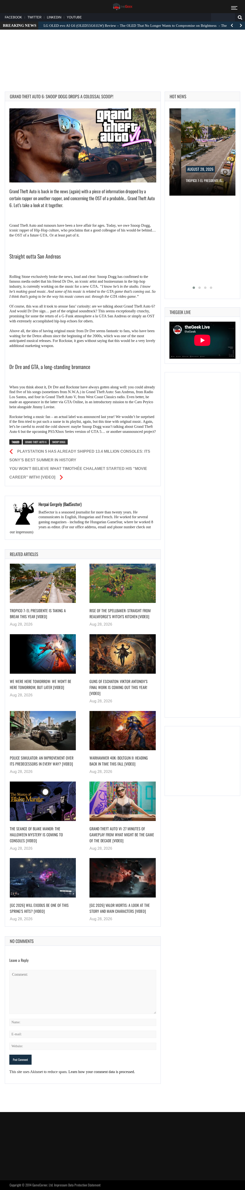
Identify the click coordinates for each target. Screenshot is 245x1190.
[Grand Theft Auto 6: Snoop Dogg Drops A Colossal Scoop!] (82, 145)
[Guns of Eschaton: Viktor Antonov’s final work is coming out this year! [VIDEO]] (122, 654)
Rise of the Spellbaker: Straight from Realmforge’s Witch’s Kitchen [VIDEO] (120, 613)
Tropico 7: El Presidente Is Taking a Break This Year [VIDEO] (38, 613)
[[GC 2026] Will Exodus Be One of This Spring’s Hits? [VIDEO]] (43, 878)
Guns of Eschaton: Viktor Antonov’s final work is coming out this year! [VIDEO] (118, 687)
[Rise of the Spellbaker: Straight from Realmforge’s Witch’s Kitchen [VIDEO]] (122, 583)
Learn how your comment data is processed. (101, 1072)
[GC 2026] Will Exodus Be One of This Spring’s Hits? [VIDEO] (39, 908)
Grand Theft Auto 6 (36, 442)
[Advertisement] (122, 48)
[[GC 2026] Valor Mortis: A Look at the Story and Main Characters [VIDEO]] (122, 878)
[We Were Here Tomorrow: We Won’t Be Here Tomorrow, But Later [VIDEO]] (43, 654)
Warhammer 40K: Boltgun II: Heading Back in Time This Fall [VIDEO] (118, 761)
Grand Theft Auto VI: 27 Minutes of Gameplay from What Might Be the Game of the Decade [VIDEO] (121, 834)
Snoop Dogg (58, 442)
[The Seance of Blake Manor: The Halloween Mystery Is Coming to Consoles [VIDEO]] (43, 801)
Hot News (178, 96)
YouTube (74, 17)
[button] (194, 287)
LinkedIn (54, 17)
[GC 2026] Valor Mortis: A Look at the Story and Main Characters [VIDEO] (119, 908)
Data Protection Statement (84, 1184)
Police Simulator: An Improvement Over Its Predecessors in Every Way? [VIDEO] (41, 761)
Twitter (34, 17)
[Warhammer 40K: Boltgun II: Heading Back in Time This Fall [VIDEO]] (122, 730)
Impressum (60, 1184)
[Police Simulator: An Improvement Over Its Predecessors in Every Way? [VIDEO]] (43, 730)
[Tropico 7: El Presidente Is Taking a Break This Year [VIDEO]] (43, 583)
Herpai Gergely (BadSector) (60, 504)
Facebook (13, 17)
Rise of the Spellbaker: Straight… (215, 180)
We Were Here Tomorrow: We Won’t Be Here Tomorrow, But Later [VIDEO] (40, 684)
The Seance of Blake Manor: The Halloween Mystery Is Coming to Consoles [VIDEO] (36, 834)
